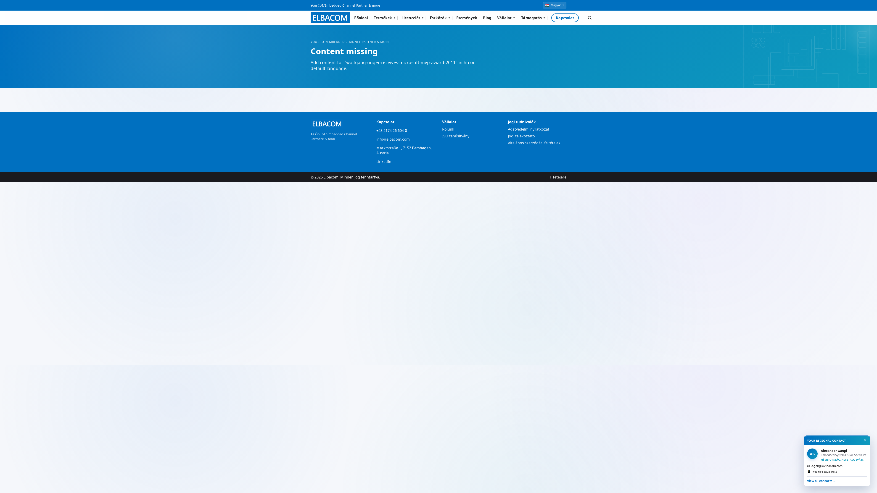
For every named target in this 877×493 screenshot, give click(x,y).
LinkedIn (383, 161)
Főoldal (361, 17)
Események (466, 17)
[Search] (589, 17)
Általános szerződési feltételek (534, 142)
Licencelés (413, 17)
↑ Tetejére (558, 177)
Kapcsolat (565, 17)
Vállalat (506, 17)
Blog (487, 17)
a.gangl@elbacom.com (825, 466)
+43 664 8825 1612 (822, 471)
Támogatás (533, 17)
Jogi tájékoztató (521, 136)
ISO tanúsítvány (455, 136)
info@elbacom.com (393, 139)
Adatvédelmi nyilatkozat (528, 129)
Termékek (385, 17)
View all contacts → (821, 481)
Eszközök (440, 17)
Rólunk (448, 129)
